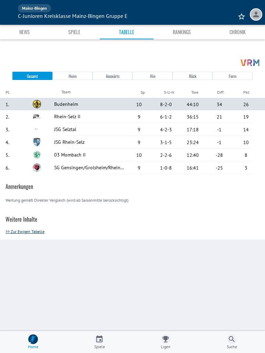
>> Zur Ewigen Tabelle (25, 231)
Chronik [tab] (237, 32)
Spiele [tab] (74, 32)
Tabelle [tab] (126, 32)
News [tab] (24, 32)
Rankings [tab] (182, 32)
